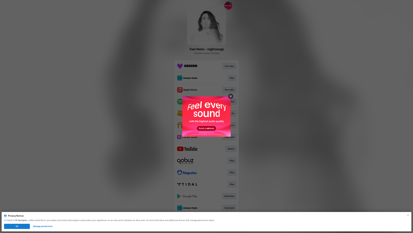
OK (17, 226)
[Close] (408, 215)
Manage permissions (43, 226)
